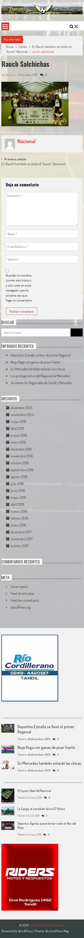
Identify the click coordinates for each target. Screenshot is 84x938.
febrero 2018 (19, 518)
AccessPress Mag (57, 931)
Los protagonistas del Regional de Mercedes (40, 376)
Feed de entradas (22, 593)
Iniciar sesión (19, 586)
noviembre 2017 (22, 539)
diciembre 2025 (21, 408)
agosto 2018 (19, 477)
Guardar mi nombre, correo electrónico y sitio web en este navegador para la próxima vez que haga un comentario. (19, 288)
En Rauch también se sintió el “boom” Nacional (33, 164)
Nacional (10, 75)
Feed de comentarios (25, 600)
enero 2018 (18, 525)
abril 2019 (17, 428)
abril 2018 (17, 504)
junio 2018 (18, 490)
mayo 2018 (18, 497)
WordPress (25, 931)
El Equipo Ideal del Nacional (34, 791)
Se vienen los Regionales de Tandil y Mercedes (41, 383)
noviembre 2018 (22, 456)
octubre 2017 (20, 546)
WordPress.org (20, 607)
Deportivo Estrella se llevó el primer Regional (41, 355)
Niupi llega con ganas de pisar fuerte (35, 362)
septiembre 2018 (22, 470)
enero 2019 (18, 442)
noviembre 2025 (22, 414)
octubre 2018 (20, 463)
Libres (23, 47)
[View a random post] (76, 26)
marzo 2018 (19, 511)
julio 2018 (17, 483)
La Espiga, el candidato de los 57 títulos (41, 809)
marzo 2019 (19, 435)
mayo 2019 (18, 421)
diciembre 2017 (21, 532)
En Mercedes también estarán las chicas (38, 369)
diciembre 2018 (21, 449)
